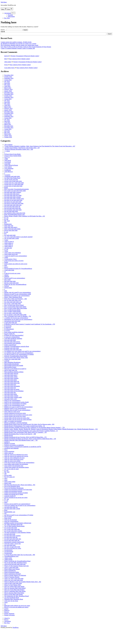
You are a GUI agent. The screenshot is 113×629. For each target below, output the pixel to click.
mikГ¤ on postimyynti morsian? (13, 421)
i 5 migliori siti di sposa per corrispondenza (16, 318)
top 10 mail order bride (10, 527)
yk (5, 604)
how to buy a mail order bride (12, 303)
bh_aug (6, 217)
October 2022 (8, 115)
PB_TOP (6, 472)
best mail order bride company (12, 192)
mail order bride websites (11, 395)
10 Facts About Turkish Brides (12, 155)
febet (5, 59)
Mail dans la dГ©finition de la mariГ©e (15, 368)
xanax (6, 602)
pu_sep (6, 500)
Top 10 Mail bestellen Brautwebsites (14, 526)
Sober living (7, 518)
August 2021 (7, 129)
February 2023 (8, 108)
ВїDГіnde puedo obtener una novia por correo (17, 605)
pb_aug (6, 470)
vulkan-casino (8, 558)
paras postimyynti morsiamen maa (13, 465)
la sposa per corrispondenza (12, 337)
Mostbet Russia (8, 435)
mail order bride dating (10, 380)
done (5, 265)
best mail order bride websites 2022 (14, 198)
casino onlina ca (8, 243)
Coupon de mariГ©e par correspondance (15, 256)
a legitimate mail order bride (12, 176)
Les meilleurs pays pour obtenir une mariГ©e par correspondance (22, 351)
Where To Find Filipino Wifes (12, 585)
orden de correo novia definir (12, 461)
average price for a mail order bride (14, 182)
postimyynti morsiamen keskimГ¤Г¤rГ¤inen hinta (18, 489)
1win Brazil (7, 162)
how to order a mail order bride (13, 313)
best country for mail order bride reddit (15, 190)
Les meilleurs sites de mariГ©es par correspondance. (18, 353)
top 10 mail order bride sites (12, 529)
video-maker (7, 62)
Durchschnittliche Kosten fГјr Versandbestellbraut (18, 268)
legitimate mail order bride (11, 348)
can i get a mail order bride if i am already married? (18, 237)
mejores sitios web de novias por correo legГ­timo (18, 419)
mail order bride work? (10, 399)
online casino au (8, 453)
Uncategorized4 (8, 551)
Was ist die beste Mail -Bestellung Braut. (15, 562)
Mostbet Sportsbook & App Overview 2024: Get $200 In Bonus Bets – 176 (25, 437)
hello (5, 291)
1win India (7, 163)
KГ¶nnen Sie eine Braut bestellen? (13, 335)
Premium (10, 15)
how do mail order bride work (12, 300)
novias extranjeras (9, 451)
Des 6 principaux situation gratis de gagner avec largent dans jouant (19, 45)
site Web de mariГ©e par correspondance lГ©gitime (18, 515)
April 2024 (7, 86)
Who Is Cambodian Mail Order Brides (15, 591)
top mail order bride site (10, 537)
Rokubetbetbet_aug (9, 512)
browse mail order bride (10, 230)
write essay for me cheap (11, 601)
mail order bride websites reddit (13, 397)
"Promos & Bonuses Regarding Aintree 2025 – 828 (18, 149)
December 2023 (8, 92)
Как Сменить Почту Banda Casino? (19, 59)
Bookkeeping (8, 224)
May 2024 (7, 84)
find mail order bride (10, 281)
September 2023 (8, 97)
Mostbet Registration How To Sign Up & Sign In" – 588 (20, 434)
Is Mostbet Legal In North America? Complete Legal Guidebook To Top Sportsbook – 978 (29, 324)
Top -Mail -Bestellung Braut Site (13, 524)
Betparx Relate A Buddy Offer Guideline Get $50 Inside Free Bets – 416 (24, 216)
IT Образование (9, 329)
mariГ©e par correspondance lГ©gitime (15, 403)
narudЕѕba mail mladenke (11, 448)
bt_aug (6, 232)
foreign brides (8, 287)
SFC (5, 513)
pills (5, 473)
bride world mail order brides (12, 229)
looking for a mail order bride (12, 359)
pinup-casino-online (9, 481)
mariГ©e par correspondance (12, 400)
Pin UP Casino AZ (9, 477)
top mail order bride (9, 534)
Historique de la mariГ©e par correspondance (17, 295)
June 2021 (7, 130)
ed (5, 271)
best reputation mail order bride (13, 209)
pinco (5, 478)
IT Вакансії (7, 327)
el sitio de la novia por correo (12, 273)
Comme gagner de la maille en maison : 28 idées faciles (16, 42)
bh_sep (6, 219)
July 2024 (7, 81)
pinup (5, 480)
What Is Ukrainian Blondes (11, 577)
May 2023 (7, 103)
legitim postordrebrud (10, 345)
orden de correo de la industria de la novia (16, 454)
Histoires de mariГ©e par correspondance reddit (17, 294)
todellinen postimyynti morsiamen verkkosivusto (17, 523)
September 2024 (8, 78)
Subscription (11, 16)
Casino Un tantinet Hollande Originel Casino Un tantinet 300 (18, 48)
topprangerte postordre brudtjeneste (14, 542)
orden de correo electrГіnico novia (13, 459)
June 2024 (7, 83)
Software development (10, 519)
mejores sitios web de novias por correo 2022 (16, 418)
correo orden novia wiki (11, 254)
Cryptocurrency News (10, 259)
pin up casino (8, 475)
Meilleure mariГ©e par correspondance (15, 408)
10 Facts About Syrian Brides (12, 154)
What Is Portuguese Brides (11, 572)
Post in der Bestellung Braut (12, 486)
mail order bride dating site (11, 381)
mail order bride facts (10, 384)
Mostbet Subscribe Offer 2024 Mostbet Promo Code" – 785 (21, 440)
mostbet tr (7, 442)
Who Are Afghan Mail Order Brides (14, 586)
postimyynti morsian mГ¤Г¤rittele (13, 494)
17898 (6, 159)
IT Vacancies (7, 326)
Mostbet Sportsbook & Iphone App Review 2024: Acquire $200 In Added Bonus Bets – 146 (30, 438)
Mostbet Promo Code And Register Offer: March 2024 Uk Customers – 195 (25, 432)
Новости (6, 610)
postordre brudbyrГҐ (10, 496)
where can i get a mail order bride (13, 580)
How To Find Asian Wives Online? (14, 305)
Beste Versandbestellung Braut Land (14, 214)
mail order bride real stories (11, 389)
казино (6, 608)
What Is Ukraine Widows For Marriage (15, 575)
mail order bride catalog (10, 376)
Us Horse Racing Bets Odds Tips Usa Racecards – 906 (19, 554)
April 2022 (7, 123)
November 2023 (8, 94)
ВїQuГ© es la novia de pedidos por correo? (16, 607)
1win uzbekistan (8, 168)
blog (5, 222)
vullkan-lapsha (8, 559)
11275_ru (7, 157)
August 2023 (7, 99)
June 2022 (7, 121)
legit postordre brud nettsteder (12, 343)
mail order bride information (12, 386)
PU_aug (6, 499)
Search (3, 31)
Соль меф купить (9, 67)
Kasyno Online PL (9, 333)
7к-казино (7, 175)
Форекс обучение (9, 615)
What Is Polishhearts (10, 570)
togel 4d (6, 56)
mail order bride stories (10, 394)
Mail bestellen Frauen (10, 367)
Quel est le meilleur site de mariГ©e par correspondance (19, 505)
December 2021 (8, 126)
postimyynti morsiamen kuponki (13, 491)
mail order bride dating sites (12, 383)
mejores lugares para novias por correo (15, 416)
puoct (5, 502)
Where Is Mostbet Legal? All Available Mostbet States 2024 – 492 (22, 581)
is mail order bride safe (10, 322)
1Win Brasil (7, 160)
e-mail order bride (9, 270)
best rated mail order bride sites (12, 205)
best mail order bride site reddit (12, 195)
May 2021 (7, 132)
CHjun (6, 251)
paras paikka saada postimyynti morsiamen (16, 464)
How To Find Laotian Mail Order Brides (15, 308)
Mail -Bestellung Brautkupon (12, 362)
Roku (5, 510)
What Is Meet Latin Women (12, 569)
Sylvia (6, 64)
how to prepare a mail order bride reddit (15, 314)
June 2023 (7, 102)
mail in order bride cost (10, 370)
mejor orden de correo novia (12, 411)
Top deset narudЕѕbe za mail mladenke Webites (17, 532)
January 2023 (8, 110)
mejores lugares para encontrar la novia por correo (18, 415)
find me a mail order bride (11, 283)
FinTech (6, 286)
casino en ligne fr (9, 241)
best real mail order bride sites (12, 208)
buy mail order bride (10, 235)
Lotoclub (6, 360)
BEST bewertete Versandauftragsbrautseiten (16, 189)
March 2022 (7, 124)
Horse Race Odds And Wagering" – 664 (15, 298)
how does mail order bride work (13, 302)
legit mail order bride (10, 340)
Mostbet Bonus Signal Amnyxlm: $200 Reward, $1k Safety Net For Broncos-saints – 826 (29, 424)
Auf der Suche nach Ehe (11, 179)
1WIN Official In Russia (11, 165)
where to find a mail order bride (13, 583)
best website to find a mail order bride (14, 213)
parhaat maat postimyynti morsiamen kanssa (16, 467)
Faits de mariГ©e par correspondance (14, 278)
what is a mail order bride (11, 567)
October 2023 (8, 96)
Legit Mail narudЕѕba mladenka (13, 338)
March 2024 (7, 88)
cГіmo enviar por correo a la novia (13, 260)
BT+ (5, 233)
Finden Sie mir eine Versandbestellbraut (15, 284)
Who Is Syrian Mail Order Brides (13, 594)
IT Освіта (7, 330)
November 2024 (8, 75)
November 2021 (8, 127)
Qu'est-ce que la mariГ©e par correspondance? (17, 504)
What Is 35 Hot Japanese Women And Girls (16, 566)
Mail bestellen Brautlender (11, 364)
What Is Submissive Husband (12, 574)
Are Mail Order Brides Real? (12, 178)
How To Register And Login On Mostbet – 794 (17, 316)
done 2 (6, 267)
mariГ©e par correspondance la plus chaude (16, 402)
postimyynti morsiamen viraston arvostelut (16, 492)
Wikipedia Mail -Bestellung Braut (13, 599)
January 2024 (8, 91)
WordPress (15, 627)
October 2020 (8, 137)
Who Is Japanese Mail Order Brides (14, 593)
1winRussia (7, 170)
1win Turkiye (8, 167)
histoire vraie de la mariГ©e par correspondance (17, 292)
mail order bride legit (10, 387)
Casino (6, 240)
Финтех (6, 612)
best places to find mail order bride (13, 203)
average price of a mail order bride (13, 184)
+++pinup (7, 151)
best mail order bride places (11, 194)
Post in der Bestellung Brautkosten (13, 488)
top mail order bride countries (12, 535)
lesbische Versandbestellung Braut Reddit (15, 356)
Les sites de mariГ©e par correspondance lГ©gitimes (19, 354)
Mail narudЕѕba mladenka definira (13, 372)
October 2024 (8, 76)
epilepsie (6, 276)
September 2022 (8, 116)
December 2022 (8, 111)
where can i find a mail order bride (13, 578)
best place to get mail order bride (13, 200)
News (6, 450)
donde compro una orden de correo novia (15, 264)
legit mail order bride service (12, 341)
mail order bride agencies (11, 373)
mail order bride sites (10, 392)
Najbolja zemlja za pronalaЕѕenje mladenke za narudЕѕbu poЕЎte (22, 446)
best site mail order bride (11, 211)
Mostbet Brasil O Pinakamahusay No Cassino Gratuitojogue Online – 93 (24, 426)
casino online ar (8, 244)
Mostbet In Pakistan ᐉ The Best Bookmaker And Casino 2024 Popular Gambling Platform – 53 (31, 430)
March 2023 (7, 107)
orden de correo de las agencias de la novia (16, 456)
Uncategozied (8, 553)
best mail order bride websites (12, 197)
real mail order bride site (11, 507)
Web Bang (4, 2)
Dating (6, 262)
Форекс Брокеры (9, 613)
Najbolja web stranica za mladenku (14, 445)
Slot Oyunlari (8, 516)
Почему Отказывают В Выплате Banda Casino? (25, 56)
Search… (3, 30)
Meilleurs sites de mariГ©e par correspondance (17, 410)
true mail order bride (10, 545)
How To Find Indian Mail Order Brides (15, 306)
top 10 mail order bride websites (13, 531)
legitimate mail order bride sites (13, 349)
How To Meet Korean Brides (12, 310)
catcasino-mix (8, 248)
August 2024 (7, 80)
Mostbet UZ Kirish (9, 443)
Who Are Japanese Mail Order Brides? (15, 588)
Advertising (7, 13)
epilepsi (6, 275)
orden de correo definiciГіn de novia (14, 458)
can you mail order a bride (11, 238)
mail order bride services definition (13, 391)
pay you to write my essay (11, 469)
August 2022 (7, 118)
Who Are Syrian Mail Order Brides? (14, 589)
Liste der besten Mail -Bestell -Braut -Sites (16, 357)
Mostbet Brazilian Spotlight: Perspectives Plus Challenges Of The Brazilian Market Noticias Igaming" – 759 (34, 427)
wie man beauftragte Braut (11, 597)
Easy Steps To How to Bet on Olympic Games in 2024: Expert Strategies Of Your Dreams (26, 47)
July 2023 (7, 100)
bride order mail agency (10, 227)
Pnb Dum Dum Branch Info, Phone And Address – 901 (19, 485)
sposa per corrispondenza (11, 521)
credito (6, 257)
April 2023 (7, 105)
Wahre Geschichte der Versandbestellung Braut (17, 561)
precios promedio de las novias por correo (15, 497)
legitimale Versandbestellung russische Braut (16, 346)
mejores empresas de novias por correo (15, 413)
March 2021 (7, 134)
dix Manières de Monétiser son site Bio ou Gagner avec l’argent (18, 43)
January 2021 (8, 135)
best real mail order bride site (12, 206)
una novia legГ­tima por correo (12, 548)
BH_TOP (7, 221)
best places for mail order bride (12, 202)
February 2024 (8, 89)
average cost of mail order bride (13, 181)
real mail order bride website (12, 508)
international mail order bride (12, 321)
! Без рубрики (8, 144)
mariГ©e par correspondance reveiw (14, 405)
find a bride (7, 279)
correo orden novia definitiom (12, 252)
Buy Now (7, 18)
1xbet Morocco (8, 171)
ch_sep (6, 249)
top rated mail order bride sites (12, 539)
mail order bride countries (11, 378)
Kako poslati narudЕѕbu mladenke (13, 332)
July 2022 (7, 119)
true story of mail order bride (12, 547)
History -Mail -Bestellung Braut (13, 297)
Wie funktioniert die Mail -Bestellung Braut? (16, 596)
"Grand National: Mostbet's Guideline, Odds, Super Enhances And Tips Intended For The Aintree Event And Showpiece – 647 (39, 146)
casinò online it (8, 246)
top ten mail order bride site (11, 540)
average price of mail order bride (13, 186)
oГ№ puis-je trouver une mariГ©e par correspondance (19, 462)
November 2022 (8, 113)
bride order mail (8, 225)
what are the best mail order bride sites (15, 564)
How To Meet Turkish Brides (12, 311)
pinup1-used (7, 483)
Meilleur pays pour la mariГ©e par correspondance (18, 407)
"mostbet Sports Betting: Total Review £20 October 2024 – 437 (22, 148)
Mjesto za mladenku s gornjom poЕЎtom (15, 422)
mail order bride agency (10, 375)
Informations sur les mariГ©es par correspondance (18, 319)
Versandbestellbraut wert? (11, 556)
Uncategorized (8, 550)
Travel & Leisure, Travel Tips (12, 543)
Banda (6, 187)
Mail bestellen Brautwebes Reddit (13, 365)
